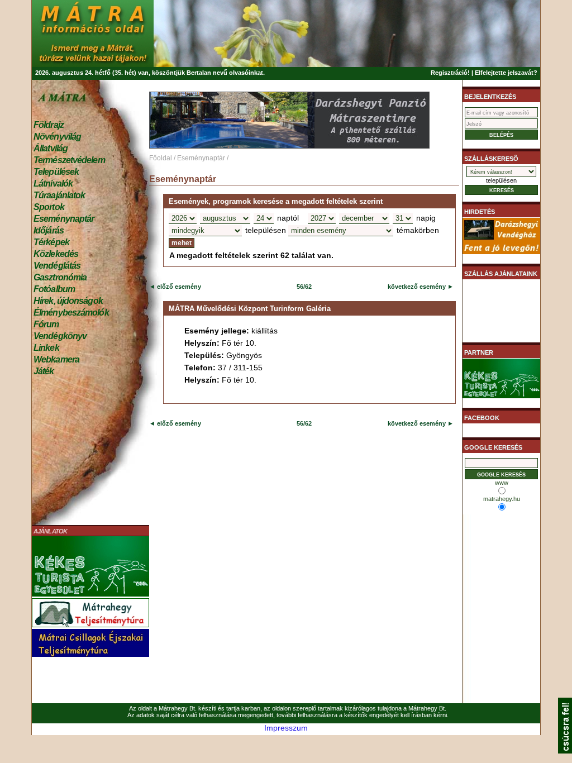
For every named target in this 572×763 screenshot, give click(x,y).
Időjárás (49, 230)
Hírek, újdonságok (68, 301)
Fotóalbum (54, 289)
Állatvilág (51, 148)
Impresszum (286, 727)
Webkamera (56, 359)
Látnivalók (53, 183)
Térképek (51, 242)
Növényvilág (57, 136)
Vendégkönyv (60, 336)
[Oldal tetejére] (565, 750)
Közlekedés (56, 254)
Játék (44, 371)
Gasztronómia (60, 277)
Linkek (46, 347)
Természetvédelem (69, 160)
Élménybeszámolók (71, 312)
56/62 (304, 286)
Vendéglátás (57, 265)
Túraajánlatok (59, 195)
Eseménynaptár (64, 218)
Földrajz (49, 125)
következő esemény (417, 286)
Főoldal (160, 158)
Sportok (49, 207)
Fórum (46, 324)
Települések (56, 172)
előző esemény (178, 286)
